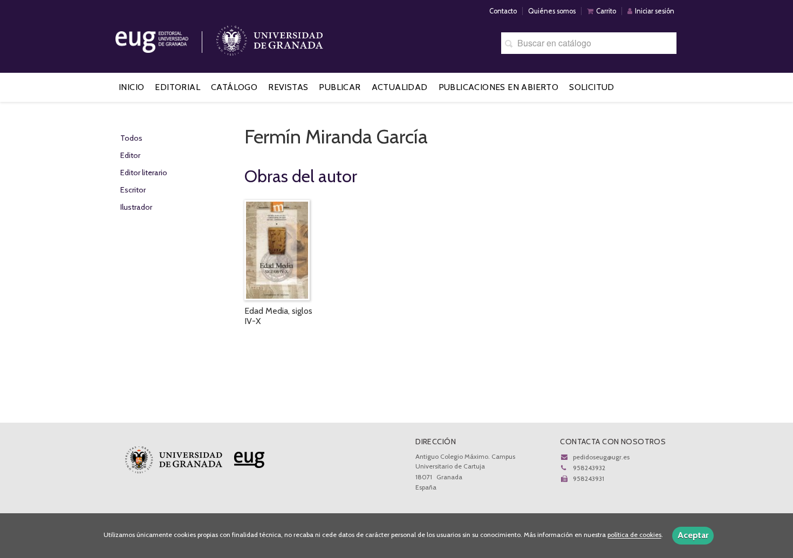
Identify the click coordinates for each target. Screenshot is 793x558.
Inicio (131, 87)
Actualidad (400, 87)
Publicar (339, 87)
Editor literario (143, 172)
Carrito (606, 11)
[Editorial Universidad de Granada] (165, 38)
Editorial (177, 87)
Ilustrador (136, 207)
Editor (130, 155)
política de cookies (634, 535)
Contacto (503, 11)
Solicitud (591, 87)
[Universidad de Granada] (270, 38)
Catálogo (234, 87)
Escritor (133, 190)
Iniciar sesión (654, 11)
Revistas (288, 87)
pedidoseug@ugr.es (601, 457)
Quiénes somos (552, 11)
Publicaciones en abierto (499, 87)
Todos (131, 138)
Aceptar (693, 535)
